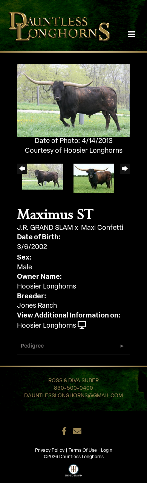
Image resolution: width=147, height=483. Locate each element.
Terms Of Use (83, 450)
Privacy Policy (49, 450)
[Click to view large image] (73, 100)
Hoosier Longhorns (46, 326)
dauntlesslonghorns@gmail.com (73, 396)
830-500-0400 (73, 388)
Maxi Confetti (102, 228)
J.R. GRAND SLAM (45, 228)
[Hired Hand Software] (73, 469)
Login (106, 450)
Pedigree (32, 346)
